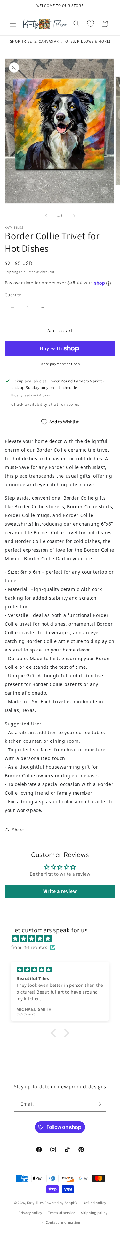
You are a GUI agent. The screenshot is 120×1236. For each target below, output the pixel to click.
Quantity (13, 295)
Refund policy (94, 1202)
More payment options (60, 363)
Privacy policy (30, 1212)
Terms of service (61, 1212)
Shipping (11, 272)
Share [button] (18, 829)
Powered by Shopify (60, 1202)
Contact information (63, 1222)
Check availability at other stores (45, 404)
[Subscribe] (99, 1104)
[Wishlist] (91, 24)
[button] (13, 24)
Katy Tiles (35, 1202)
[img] (63, 938)
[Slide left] (46, 216)
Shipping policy (94, 1212)
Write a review (60, 891)
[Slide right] (74, 216)
